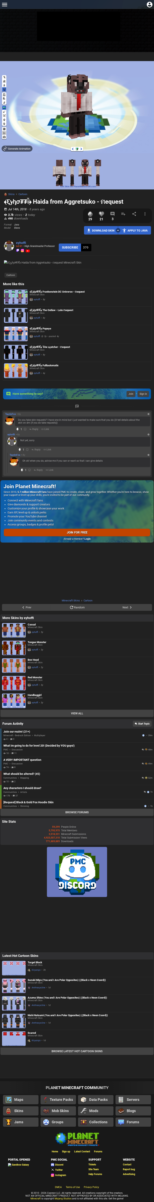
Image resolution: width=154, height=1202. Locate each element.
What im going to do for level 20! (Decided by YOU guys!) (39, 745)
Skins (11, 194)
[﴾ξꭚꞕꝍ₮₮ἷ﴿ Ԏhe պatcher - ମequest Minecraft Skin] (16, 352)
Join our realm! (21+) (16, 731)
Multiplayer (39, 735)
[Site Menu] (4, 4)
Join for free (77, 532)
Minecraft (35, 1198)
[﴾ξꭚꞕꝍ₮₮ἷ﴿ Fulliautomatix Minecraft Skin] (16, 371)
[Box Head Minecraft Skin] (14, 665)
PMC (5, 749)
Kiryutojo (36, 970)
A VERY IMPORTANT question (22, 759)
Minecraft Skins (71, 600)
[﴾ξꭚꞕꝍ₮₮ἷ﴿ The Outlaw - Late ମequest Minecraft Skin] (16, 315)
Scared (32, 1032)
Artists (23, 792)
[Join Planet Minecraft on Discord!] (77, 896)
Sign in (143, 394)
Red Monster (35, 677)
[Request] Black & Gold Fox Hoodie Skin (28, 802)
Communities (10, 778)
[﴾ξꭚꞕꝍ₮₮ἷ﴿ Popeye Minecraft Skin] (16, 334)
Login (87, 539)
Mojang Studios (63, 1198)
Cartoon (22, 194)
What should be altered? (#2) (21, 773)
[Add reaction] (25, 429)
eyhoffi (21, 243)
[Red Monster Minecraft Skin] (14, 683)
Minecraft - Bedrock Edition (17, 735)
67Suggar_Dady (145, 806)
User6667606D (143, 735)
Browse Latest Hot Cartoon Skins (77, 1051)
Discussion (17, 749)
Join (131, 394)
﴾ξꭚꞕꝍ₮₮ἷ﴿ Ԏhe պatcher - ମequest (50, 346)
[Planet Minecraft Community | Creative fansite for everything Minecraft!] (77, 1139)
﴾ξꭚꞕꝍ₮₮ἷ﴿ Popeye (40, 328)
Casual (32, 624)
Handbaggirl (35, 695)
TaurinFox (10, 414)
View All (77, 713)
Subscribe (70, 247)
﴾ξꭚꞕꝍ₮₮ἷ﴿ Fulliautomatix (44, 365)
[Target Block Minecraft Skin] (14, 968)
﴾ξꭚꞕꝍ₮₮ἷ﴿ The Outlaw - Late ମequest (51, 310)
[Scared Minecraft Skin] (14, 1038)
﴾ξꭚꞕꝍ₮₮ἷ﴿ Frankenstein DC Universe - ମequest (57, 291)
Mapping (24, 778)
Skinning (24, 806)
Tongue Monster (37, 642)
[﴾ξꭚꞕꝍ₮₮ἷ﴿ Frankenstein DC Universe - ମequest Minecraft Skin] (16, 297)
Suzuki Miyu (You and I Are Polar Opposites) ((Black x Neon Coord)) (67, 980)
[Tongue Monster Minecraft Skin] (14, 648)
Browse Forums (77, 812)
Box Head (33, 659)
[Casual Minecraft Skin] (14, 630)
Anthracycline (38, 987)
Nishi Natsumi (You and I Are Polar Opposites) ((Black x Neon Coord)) (68, 1015)
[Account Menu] (149, 4)
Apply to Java (138, 230)
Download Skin (103, 230)
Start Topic (144, 723)
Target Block (35, 962)
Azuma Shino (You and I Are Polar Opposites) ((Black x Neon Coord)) (67, 997)
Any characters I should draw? (22, 788)
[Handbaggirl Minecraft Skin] (14, 701)
